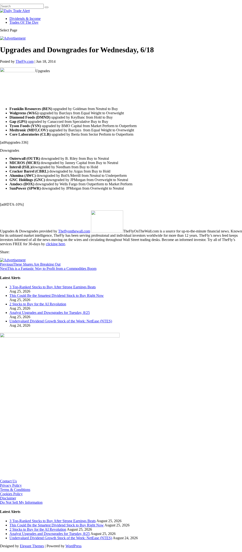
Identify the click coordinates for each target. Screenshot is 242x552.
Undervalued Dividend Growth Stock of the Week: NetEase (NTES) (60, 321)
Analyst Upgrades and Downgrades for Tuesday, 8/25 (49, 313)
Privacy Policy (11, 485)
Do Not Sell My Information (21, 502)
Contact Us (8, 481)
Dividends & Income (25, 19)
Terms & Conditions (15, 490)
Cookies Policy (11, 494)
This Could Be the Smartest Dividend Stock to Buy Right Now (56, 296)
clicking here (55, 244)
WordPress (73, 546)
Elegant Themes (32, 546)
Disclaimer (8, 498)
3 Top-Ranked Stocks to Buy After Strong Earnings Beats (52, 287)
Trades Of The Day (24, 22)
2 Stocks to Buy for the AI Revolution (37, 304)
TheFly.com (25, 61)
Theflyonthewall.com (74, 231)
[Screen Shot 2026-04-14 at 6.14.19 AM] (60, 336)
